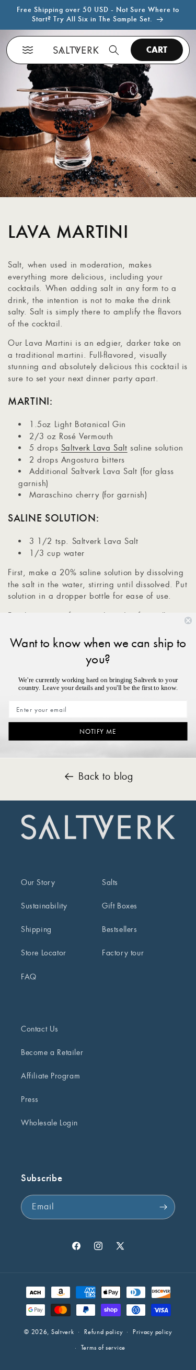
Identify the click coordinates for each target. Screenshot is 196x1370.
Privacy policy (152, 1332)
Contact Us (40, 1029)
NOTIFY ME (98, 731)
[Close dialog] (188, 620)
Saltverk (62, 1331)
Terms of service (103, 1347)
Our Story (38, 882)
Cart (156, 49)
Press (30, 1099)
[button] (27, 50)
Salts (110, 882)
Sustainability (44, 906)
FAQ (29, 976)
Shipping (36, 929)
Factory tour (123, 952)
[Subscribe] (163, 1207)
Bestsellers (119, 929)
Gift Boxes (119, 906)
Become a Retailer (52, 1052)
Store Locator (43, 952)
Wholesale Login (49, 1122)
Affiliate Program (50, 1076)
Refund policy (103, 1332)
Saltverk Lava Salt (94, 448)
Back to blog (105, 776)
